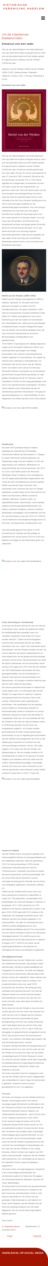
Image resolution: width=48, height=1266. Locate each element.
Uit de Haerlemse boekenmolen (15, 36)
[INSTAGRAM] (23, 1256)
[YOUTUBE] (17, 1256)
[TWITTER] (11, 1256)
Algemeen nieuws (12, 1226)
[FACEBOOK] (5, 1256)
